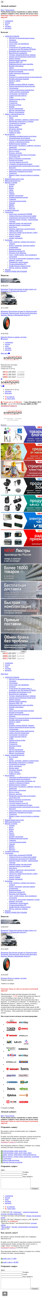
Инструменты (10, 134)
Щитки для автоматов (16, 112)
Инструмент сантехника (17, 149)
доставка (8, 26)
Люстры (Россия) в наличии (12, 1162)
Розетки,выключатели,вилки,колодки (22, 86)
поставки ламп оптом (14, 1214)
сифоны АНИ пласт (16, 231)
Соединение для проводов (18, 94)
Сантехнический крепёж (17, 201)
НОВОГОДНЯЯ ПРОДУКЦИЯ (16, 271)
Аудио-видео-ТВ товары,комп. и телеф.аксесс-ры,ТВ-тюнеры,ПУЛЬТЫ (22, 48)
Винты (11, 188)
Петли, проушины (15, 125)
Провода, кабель (14, 81)
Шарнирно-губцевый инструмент (21, 171)
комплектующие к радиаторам (19, 225)
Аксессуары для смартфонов (19, 44)
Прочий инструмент (16, 160)
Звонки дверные (14, 58)
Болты (11, 186)
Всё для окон (13, 116)
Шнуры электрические (17, 110)
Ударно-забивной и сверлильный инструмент (25, 169)
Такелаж (12, 203)
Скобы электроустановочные (19, 92)
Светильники (13, 88)
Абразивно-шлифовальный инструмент (22, 136)
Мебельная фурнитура (12, 181)
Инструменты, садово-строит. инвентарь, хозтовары (20, 1156)
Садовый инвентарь (12, 210)
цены (7, 24)
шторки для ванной (16, 238)
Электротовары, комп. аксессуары (14, 1151)
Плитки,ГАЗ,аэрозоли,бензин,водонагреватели (25, 77)
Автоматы (12, 40)
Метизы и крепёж (11, 182)
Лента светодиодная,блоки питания (21, 69)
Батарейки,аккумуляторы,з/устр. (20, 51)
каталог (7, 23)
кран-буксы (13, 227)
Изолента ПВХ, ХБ (15, 62)
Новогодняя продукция (10, 1160)
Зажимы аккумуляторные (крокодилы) (22, 57)
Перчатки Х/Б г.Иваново (17, 253)
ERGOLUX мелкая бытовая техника (21, 38)
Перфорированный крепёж (18, 197)
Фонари (11, 106)
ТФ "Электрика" (16, 1212)
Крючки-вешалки (15, 249)
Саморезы (12, 199)
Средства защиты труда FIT (18, 162)
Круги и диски (14, 151)
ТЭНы (11, 97)
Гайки (11, 190)
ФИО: (3, 1170)
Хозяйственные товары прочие (20, 266)
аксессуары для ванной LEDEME (20, 214)
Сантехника (9, 212)
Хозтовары (8, 240)
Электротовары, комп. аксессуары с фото (17, 1153)
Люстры (8, 269)
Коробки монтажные (16, 66)
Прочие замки (14, 127)
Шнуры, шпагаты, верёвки (18, 268)
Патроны (12, 75)
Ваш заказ (4, 353)
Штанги (12, 206)
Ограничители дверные (17, 123)
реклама (14, 1227)
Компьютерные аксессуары (14, 179)
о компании (9, 21)
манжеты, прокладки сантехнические (22, 229)
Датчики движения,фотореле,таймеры (22, 55)
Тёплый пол (13, 101)
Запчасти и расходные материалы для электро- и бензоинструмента (22, 141)
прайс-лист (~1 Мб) (9, 1258)
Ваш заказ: (4, 674)
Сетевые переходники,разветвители (21, 90)
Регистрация (10, 10)
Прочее (11, 82)
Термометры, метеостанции (18, 262)
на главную (10, 397)
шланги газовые (14, 236)
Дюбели (12, 194)
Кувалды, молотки (15, 153)
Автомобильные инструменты (19, 138)
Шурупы (12, 208)
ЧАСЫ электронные (16, 108)
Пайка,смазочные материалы (19, 73)
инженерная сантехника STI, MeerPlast (22, 218)
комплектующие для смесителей (20, 223)
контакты (8, 28)
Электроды (13, 173)
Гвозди (11, 192)
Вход (2, 10)
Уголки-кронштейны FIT (17, 264)
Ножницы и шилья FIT (17, 251)
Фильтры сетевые (15, 105)
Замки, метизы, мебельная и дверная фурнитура (19, 1155)
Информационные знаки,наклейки (21, 64)
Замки (11, 118)
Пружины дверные (15, 129)
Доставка (8, 391)
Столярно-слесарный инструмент (20, 164)
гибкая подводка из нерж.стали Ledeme (22, 216)
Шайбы (11, 205)
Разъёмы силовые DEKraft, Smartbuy (21, 84)
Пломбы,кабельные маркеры (19, 79)
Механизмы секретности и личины (21, 121)
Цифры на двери (15, 132)
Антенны (12, 45)
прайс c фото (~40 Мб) (10, 1262)
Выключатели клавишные (18, 53)
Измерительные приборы (18, 60)
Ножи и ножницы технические (20, 158)
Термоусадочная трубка (17, 99)
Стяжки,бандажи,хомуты (17, 95)
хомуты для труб (14, 234)
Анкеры (12, 184)
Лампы (11, 68)
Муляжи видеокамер (16, 71)
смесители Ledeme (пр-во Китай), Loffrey (23, 232)
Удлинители (13, 103)
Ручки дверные (14, 131)
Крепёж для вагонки (16, 195)
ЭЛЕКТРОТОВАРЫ (12, 36)
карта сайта (11, 398)
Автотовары (13, 42)
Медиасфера (6, 1227)
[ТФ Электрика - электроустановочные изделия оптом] (13, 361)
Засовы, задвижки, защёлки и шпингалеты (24, 119)
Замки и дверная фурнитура (14, 114)
